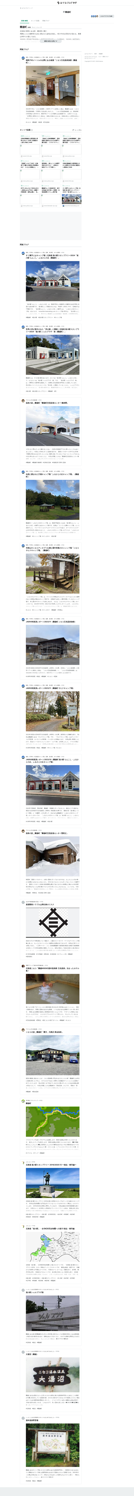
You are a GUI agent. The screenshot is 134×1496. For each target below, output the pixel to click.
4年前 (40, 1029)
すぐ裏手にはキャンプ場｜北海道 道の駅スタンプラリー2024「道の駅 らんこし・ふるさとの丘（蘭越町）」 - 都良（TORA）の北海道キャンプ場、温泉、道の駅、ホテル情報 (72, 190)
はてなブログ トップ (27, 8)
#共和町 (72, 1278)
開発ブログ (105, 56)
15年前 (57, 1351)
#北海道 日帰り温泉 (44, 893)
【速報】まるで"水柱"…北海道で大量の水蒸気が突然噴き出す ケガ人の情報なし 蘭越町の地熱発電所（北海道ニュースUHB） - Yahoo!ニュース (30, 165)
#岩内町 (72, 1214)
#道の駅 (34, 317)
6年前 (33, 1162)
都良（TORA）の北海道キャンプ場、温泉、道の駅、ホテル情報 (43, 57)
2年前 (62, 57)
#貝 (55, 391)
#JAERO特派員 (30, 676)
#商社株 (46, 954)
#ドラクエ (29, 1153)
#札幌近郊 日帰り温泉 (59, 462)
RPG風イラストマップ (32, 1100)
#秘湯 (40, 122)
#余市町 (59, 1214)
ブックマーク (25, 136)
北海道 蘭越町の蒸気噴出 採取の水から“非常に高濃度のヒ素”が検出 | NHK (29, 140)
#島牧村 (28, 1217)
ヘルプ (99, 56)
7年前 (33, 1225)
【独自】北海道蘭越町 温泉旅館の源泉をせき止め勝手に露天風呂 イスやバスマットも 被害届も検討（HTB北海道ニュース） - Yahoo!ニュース (72, 140)
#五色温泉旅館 (30, 1020)
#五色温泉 (46, 122)
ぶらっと (28, 1162)
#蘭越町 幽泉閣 (37, 462)
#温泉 (55, 676)
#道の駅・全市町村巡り (49, 1214)
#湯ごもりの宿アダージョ (50, 1020)
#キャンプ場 (58, 317)
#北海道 (28, 1342)
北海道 (22, 31)
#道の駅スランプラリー (49, 1278)
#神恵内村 (35, 1217)
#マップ (35, 1153)
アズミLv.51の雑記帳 (31, 400)
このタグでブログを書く (106, 16)
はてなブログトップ (90, 58)
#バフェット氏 (62, 954)
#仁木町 (59, 1278)
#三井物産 (39, 954)
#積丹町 (46, 1280)
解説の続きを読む (49, 41)
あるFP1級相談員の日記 (32, 901)
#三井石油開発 (30, 954)
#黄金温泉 (35, 1091)
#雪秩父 (34, 893)
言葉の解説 (24, 20)
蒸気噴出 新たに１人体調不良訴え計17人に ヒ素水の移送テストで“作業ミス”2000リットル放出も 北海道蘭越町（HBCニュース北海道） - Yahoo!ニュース (51, 165)
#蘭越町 (34, 122)
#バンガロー (46, 536)
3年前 (40, 830)
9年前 (57, 1289)
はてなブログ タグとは (91, 56)
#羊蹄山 (59, 610)
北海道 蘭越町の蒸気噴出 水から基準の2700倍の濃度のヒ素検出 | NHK (71, 165)
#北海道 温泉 (47, 462)
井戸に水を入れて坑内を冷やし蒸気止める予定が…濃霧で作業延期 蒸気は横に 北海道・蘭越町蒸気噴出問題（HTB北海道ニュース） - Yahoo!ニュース (30, 190)
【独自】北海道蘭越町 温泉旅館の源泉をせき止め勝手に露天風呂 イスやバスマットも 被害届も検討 (51, 140)
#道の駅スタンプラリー (45, 317)
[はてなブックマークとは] (32, 130)
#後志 (38, 676)
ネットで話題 (35, 20)
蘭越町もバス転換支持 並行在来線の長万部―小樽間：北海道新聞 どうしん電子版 (51, 190)
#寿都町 (66, 1214)
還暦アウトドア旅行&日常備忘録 (34, 965)
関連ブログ (45, 20)
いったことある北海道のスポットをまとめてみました (40, 1289)
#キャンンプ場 (36, 536)
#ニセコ (28, 122)
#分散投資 (53, 954)
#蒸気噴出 (29, 956)
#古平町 (28, 1280)
